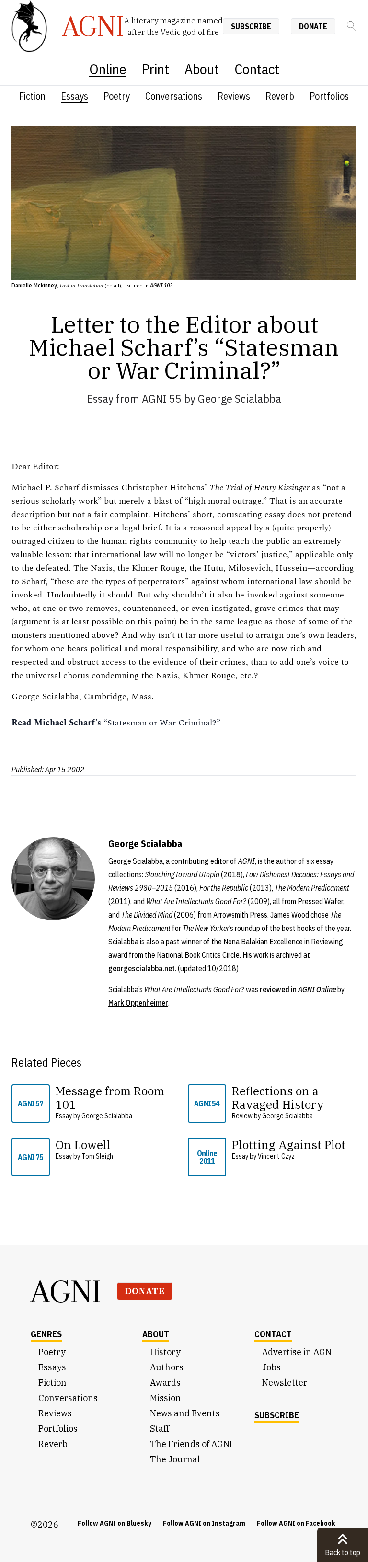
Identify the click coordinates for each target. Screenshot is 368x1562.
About (201, 68)
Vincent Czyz (276, 1156)
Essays (74, 96)
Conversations (173, 96)
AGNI (66, 1291)
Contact (256, 68)
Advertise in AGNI (298, 1351)
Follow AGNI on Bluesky (114, 1523)
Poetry (117, 96)
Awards (165, 1382)
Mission (165, 1397)
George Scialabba (239, 398)
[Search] (351, 26)
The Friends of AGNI (191, 1443)
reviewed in (298, 989)
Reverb (279, 96)
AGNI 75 (30, 1157)
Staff (159, 1428)
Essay (100, 398)
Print (155, 68)
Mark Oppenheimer (138, 1003)
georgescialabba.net (141, 968)
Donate (313, 26)
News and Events (185, 1413)
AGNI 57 (30, 1103)
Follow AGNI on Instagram (204, 1523)
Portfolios (329, 96)
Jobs (271, 1367)
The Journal (175, 1459)
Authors (167, 1367)
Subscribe (251, 26)
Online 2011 (207, 1157)
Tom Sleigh (97, 1156)
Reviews (234, 96)
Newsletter (284, 1382)
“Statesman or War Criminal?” (162, 722)
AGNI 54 (206, 1103)
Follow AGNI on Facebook (296, 1523)
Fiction (32, 96)
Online (107, 68)
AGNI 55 (162, 398)
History (165, 1351)
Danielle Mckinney (34, 285)
